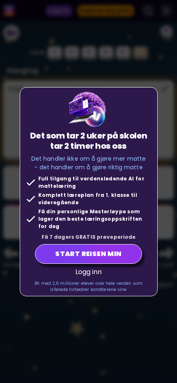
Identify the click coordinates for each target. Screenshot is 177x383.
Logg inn (88, 272)
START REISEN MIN (88, 253)
